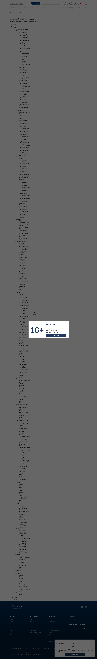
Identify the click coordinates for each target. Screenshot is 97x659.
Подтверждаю (56, 335)
